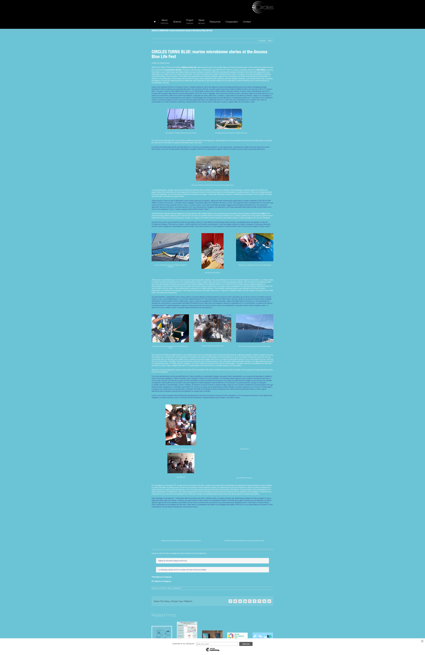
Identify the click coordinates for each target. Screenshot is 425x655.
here (263, 213)
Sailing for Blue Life (189, 67)
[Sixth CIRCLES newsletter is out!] (263, 636)
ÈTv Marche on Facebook (161, 581)
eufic (155, 588)
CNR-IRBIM (260, 70)
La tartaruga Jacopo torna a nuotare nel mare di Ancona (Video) (182, 570)
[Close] (422, 641)
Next (270, 41)
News (169, 588)
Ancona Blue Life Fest (173, 70)
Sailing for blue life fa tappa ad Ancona (172, 561)
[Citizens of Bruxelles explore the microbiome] (212, 636)
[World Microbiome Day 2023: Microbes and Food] (237, 636)
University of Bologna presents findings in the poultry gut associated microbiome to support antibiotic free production (187, 622)
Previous (262, 41)
